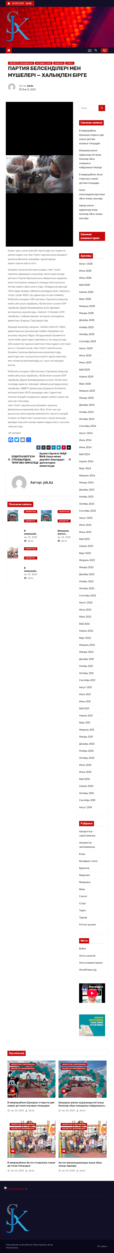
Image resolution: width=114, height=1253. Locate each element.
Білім (82, 854)
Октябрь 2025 (86, 334)
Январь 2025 (86, 398)
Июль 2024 (85, 440)
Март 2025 (85, 383)
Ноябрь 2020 (86, 751)
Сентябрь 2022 (87, 595)
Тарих (82, 910)
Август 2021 (85, 687)
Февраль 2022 (87, 645)
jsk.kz (30, 86)
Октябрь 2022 (86, 588)
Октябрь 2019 (86, 793)
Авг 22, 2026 (30, 537)
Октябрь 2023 (86, 504)
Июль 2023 (85, 525)
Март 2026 (85, 299)
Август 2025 (86, 348)
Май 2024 (84, 454)
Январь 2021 (86, 736)
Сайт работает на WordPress (19, 1244)
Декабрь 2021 (86, 659)
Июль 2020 (85, 765)
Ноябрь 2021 (86, 666)
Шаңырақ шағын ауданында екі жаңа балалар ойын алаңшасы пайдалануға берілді (90, 159)
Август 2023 (85, 518)
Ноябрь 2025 (86, 327)
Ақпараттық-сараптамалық (31, 511)
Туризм (83, 917)
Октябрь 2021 (86, 673)
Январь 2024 (86, 482)
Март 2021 (84, 722)
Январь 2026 (86, 313)
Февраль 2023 (87, 560)
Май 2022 (84, 624)
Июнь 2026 (85, 278)
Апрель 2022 (86, 631)
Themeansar (12, 1247)
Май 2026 (84, 285)
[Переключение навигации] (89, 50)
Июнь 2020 (85, 772)
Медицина (84, 882)
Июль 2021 (85, 694)
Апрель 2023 (86, 546)
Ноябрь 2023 (86, 496)
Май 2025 (84, 369)
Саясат (70, 63)
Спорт (82, 903)
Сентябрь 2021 (87, 680)
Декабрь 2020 (87, 744)
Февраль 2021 (86, 729)
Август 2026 (86, 263)
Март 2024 (85, 468)
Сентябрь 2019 (87, 800)
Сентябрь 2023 (87, 511)
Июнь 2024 (85, 447)
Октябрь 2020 (86, 758)
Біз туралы (102, 1246)
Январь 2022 (86, 652)
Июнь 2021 (85, 701)
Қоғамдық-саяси (43, 63)
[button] (96, 50)
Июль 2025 (85, 355)
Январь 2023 (86, 567)
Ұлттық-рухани (87, 924)
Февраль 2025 (87, 390)
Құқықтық (59, 63)
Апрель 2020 (86, 786)
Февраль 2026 (87, 306)
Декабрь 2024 (87, 405)
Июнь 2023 (85, 532)
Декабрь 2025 (87, 320)
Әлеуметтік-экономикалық (21, 63)
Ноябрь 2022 (86, 581)
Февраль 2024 (87, 475)
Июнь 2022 (85, 616)
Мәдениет (84, 875)
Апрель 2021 (86, 715)
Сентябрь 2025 (87, 341)
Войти (82, 948)
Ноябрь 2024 (86, 412)
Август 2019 (85, 807)
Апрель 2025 (86, 376)
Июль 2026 (85, 270)
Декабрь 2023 (86, 489)
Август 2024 (86, 433)
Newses (43, 1244)
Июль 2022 (85, 609)
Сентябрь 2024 (87, 426)
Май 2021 (84, 708)
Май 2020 (84, 779)
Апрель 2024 (86, 461)
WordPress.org (87, 969)
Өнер (82, 889)
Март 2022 (85, 638)
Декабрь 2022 (86, 574)
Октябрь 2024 (87, 419)
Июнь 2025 (85, 362)
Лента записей (87, 955)
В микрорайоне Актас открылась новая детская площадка (91, 179)
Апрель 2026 (86, 292)
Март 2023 (85, 553)
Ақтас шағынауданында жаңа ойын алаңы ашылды (92, 194)
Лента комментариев (90, 962)
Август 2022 (85, 602)
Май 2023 (84, 539)
